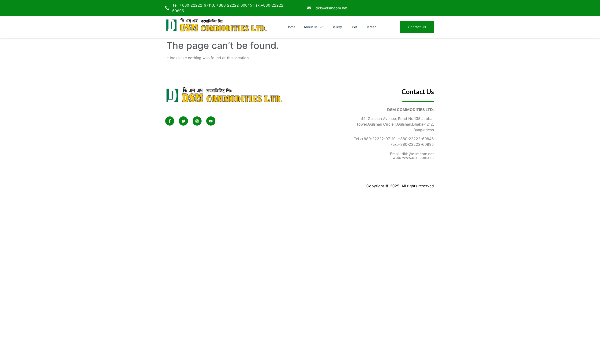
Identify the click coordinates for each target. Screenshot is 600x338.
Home (290, 27)
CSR (353, 27)
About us (310, 27)
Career (370, 27)
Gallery (336, 27)
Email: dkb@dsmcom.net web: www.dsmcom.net (412, 155)
